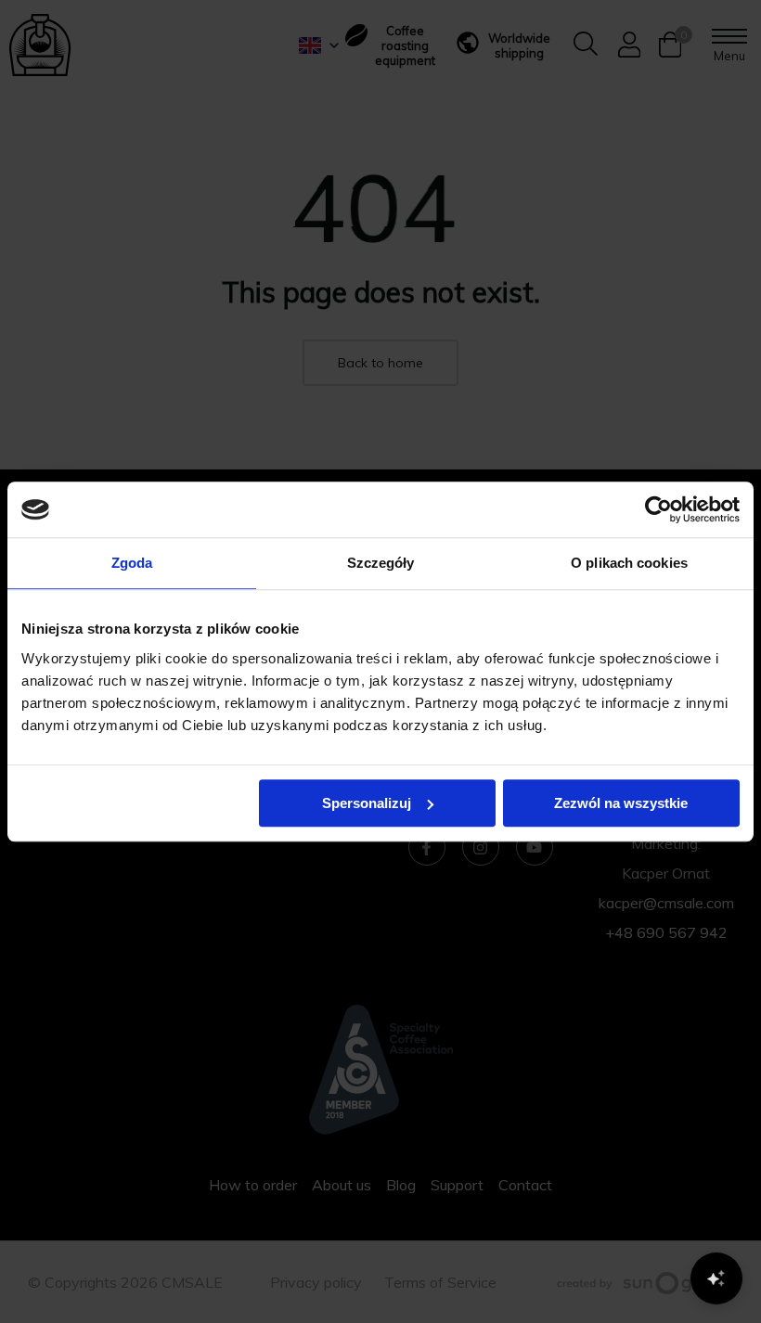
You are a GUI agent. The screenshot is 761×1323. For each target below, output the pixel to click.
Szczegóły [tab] (381, 563)
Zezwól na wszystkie (621, 803)
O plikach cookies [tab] (629, 563)
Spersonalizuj (366, 803)
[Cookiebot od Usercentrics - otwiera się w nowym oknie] (658, 509)
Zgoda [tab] (132, 563)
